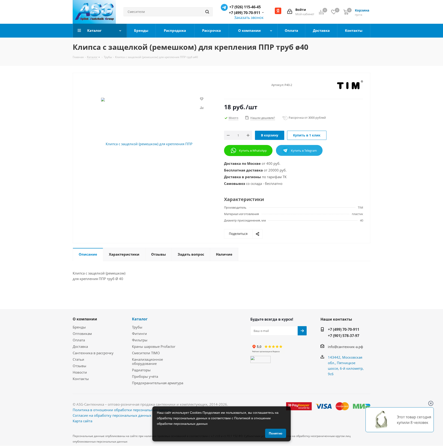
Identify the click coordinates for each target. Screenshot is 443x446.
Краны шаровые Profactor (153, 346)
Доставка (80, 346)
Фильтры (139, 340)
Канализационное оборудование (147, 361)
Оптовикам (82, 333)
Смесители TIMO (146, 353)
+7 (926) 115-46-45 (245, 6)
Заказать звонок (248, 17)
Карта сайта (82, 421)
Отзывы (79, 365)
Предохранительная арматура (157, 383)
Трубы (137, 327)
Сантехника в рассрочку (93, 353)
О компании (85, 319)
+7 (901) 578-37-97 (343, 335)
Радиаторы (141, 370)
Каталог (140, 319)
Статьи (78, 359)
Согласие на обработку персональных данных (112, 415)
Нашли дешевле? (262, 118)
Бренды (79, 327)
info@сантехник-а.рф (345, 346)
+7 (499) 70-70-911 (244, 12)
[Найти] (207, 11)
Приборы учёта (145, 376)
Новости (80, 372)
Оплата (79, 340)
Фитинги (139, 333)
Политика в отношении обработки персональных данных (122, 410)
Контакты (81, 378)
